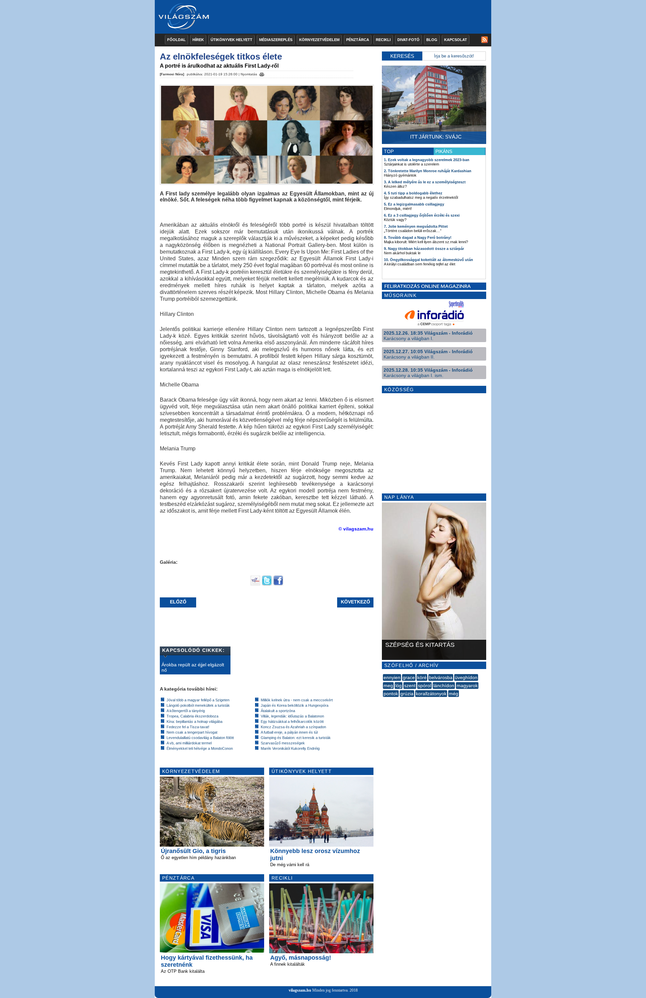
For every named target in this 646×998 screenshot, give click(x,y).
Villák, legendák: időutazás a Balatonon (292, 716)
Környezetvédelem (319, 40)
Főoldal (176, 40)
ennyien (392, 677)
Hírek (198, 40)
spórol (424, 685)
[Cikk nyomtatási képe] (262, 73)
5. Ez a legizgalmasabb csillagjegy (414, 204)
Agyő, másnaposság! (300, 957)
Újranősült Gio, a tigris (193, 851)
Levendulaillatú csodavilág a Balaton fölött (200, 738)
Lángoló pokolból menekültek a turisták (198, 705)
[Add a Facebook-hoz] (278, 584)
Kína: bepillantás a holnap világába (194, 721)
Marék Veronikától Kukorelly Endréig (290, 748)
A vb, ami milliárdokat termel (189, 743)
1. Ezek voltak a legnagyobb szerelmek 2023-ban (426, 160)
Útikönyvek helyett (231, 40)
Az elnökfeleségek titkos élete (221, 56)
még (453, 693)
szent (410, 685)
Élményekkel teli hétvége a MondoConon (200, 748)
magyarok (467, 685)
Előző (178, 601)
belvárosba (441, 677)
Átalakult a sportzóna (278, 711)
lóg (398, 685)
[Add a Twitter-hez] (267, 584)
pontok (391, 693)
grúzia (407, 693)
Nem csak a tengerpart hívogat (192, 732)
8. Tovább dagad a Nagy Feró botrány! (418, 237)
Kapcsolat (455, 40)
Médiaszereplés (275, 40)
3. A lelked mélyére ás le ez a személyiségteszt (425, 182)
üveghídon (466, 677)
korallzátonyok (431, 693)
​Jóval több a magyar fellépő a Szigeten (198, 700)
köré (422, 677)
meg (388, 685)
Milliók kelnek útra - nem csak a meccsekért (297, 700)
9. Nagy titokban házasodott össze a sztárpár (424, 249)
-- (383, 701)
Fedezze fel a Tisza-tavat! (188, 727)
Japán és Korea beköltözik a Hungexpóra (294, 705)
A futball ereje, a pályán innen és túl (289, 732)
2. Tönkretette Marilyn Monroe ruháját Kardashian (427, 171)
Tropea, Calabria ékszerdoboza (192, 716)
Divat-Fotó (408, 40)
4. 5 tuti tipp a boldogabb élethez (413, 193)
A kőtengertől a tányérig (186, 711)
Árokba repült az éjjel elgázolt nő (193, 667)
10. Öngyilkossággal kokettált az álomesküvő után (428, 260)
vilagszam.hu (300, 990)
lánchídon (443, 685)
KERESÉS (402, 56)
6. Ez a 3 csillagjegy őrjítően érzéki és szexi (422, 215)
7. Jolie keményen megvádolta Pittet (416, 226)
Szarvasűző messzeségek (283, 743)
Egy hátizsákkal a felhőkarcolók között (292, 721)
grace (409, 677)
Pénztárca (357, 40)
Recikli (383, 40)
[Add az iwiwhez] (255, 584)
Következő (355, 601)
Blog (431, 40)
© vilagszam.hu (355, 528)
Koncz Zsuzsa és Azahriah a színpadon (293, 727)
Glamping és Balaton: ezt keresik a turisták (296, 738)
